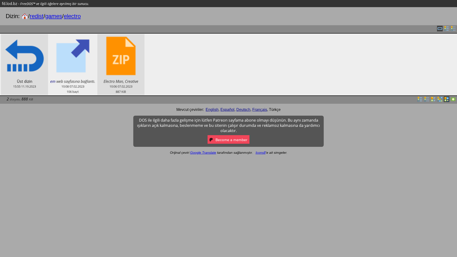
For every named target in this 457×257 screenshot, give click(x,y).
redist (37, 16)
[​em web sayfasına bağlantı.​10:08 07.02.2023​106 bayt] (72, 36)
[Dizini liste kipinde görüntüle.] (420, 100)
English (212, 110)
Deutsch (243, 110)
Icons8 (261, 152)
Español (227, 110)
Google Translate (203, 152)
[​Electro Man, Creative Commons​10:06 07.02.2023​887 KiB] (120, 36)
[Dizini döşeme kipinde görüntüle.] (433, 100)
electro (72, 16)
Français (259, 110)
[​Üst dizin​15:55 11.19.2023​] (24, 36)
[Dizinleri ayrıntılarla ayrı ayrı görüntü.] (453, 30)
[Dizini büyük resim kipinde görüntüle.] (453, 100)
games (53, 16)
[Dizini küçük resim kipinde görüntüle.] (440, 100)
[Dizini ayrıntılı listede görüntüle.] (426, 100)
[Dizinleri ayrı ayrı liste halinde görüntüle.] (446, 30)
